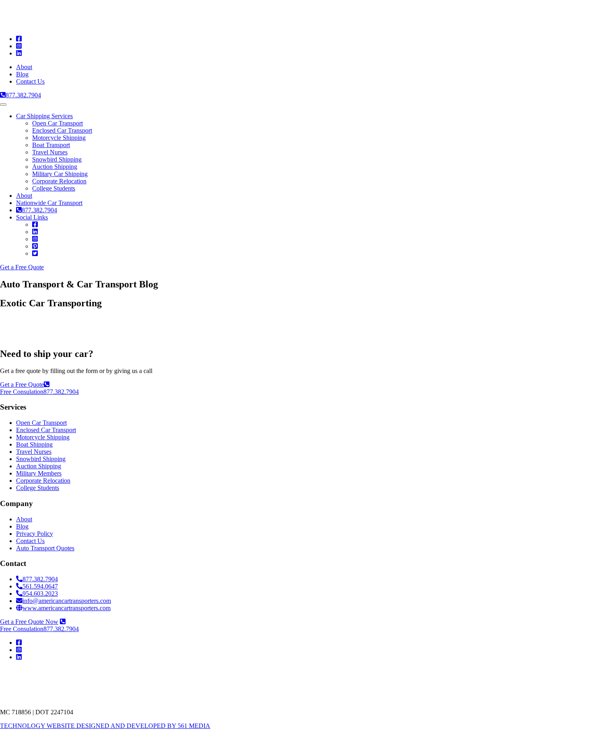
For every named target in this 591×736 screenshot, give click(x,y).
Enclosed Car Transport (62, 130)
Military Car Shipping (60, 173)
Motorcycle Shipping (59, 137)
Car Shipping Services (44, 116)
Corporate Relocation (59, 181)
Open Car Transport (57, 123)
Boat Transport (51, 144)
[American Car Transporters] (86, 25)
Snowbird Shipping (57, 159)
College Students (53, 188)
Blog (22, 74)
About (24, 67)
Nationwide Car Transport (49, 202)
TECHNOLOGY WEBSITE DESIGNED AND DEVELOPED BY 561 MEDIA (105, 725)
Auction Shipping (54, 166)
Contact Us (30, 81)
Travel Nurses (50, 152)
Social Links (32, 217)
